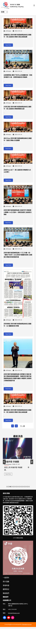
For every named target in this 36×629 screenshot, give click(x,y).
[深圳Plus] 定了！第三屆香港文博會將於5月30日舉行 (17, 171)
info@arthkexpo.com (14, 613)
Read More (8, 45)
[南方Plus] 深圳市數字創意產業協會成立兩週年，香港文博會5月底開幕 (18, 139)
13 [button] (25, 486)
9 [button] (19, 486)
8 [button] (18, 486)
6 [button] (15, 486)
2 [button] (8, 486)
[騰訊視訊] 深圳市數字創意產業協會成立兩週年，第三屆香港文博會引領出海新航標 (17, 411)
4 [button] (11, 486)
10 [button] (21, 486)
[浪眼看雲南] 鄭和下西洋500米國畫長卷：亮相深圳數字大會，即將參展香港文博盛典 (18, 76)
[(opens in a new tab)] (18, 23)
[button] (4, 462)
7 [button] (16, 486)
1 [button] (7, 486)
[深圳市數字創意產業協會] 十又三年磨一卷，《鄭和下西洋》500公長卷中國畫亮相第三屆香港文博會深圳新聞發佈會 (18, 255)
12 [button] (24, 486)
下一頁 (22, 426)
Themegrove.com (27, 624)
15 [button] (29, 486)
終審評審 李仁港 (11, 462)
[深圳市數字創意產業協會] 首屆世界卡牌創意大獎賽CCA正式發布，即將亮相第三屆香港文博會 (18, 212)
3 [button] (10, 486)
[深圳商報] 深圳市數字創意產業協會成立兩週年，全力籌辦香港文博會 (17, 325)
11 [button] (22, 486)
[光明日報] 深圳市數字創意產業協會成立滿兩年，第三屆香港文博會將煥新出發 (17, 108)
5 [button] (13, 486)
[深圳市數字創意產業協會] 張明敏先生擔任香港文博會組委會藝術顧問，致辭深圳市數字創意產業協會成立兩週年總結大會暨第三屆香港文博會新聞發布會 (17, 377)
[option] (18, 458)
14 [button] (27, 486)
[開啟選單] (34, 5)
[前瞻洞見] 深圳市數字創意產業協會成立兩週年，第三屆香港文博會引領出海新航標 (17, 36)
